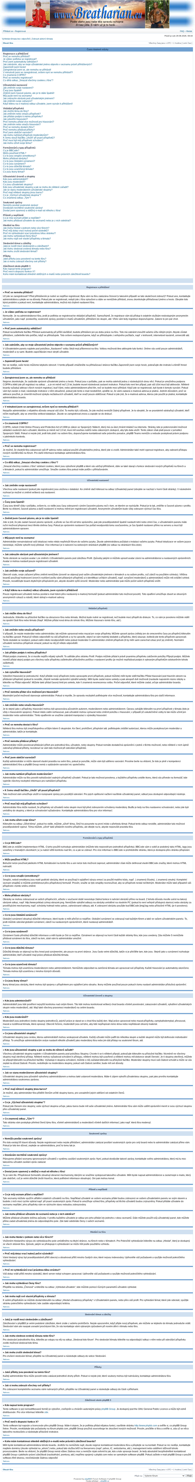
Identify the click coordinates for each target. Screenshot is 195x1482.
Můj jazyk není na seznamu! (17, 95)
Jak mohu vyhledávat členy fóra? (20, 236)
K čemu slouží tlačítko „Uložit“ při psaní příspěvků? (29, 137)
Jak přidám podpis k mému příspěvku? (23, 116)
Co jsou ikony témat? (14, 171)
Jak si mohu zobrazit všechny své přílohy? (24, 261)
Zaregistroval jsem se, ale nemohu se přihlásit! (27, 69)
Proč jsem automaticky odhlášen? (20, 61)
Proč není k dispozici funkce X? (19, 271)
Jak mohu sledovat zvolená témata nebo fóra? (27, 248)
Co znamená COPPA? (14, 75)
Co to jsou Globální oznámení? (19, 161)
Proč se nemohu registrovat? (18, 77)
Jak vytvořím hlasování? (15, 119)
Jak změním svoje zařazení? (17, 101)
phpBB (88, 1479)
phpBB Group (108, 1409)
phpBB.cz (105, 1481)
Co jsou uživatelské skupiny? (18, 184)
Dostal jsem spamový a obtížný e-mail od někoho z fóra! (32, 210)
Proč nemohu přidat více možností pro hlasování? (28, 121)
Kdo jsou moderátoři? (14, 181)
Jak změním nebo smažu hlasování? (22, 124)
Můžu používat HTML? (14, 153)
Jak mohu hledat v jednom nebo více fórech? (26, 228)
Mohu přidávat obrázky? (15, 158)
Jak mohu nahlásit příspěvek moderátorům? (25, 135)
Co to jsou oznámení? (14, 163)
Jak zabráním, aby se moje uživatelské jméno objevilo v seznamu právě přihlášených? (47, 64)
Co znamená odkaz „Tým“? (17, 197)
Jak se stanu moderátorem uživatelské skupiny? (28, 189)
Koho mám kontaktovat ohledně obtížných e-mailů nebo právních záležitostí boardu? (46, 274)
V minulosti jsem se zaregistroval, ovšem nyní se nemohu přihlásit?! (38, 72)
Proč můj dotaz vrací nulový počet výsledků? (26, 230)
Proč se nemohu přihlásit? (16, 56)
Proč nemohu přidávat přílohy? (19, 129)
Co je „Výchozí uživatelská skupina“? (22, 195)
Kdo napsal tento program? (17, 269)
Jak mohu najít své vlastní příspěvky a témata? (27, 238)
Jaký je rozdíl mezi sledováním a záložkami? (26, 246)
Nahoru (6, 306)
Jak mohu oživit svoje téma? (17, 143)
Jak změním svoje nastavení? (18, 87)
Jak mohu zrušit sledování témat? (20, 251)
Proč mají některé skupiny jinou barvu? (23, 192)
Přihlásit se (8, 31)
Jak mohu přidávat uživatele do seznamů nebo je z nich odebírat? (37, 220)
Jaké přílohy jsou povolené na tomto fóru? (24, 258)
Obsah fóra (8, 43)
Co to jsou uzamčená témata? (18, 169)
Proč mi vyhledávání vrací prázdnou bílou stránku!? (29, 233)
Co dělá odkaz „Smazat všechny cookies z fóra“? (28, 80)
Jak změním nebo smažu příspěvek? (22, 113)
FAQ (182, 31)
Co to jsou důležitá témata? (17, 166)
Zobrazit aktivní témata (42, 39)
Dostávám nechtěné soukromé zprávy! (23, 208)
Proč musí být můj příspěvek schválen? (23, 140)
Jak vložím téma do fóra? (16, 111)
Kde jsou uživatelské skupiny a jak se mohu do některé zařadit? (36, 187)
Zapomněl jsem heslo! (14, 67)
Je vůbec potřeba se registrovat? (20, 59)
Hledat (189, 31)
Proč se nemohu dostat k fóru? (18, 127)
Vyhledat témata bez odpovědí (16, 39)
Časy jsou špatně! (12, 90)
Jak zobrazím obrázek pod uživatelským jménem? (28, 98)
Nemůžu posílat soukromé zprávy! (20, 205)
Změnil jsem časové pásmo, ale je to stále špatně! (28, 93)
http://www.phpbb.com (145, 1425)
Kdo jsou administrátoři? (15, 179)
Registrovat (20, 31)
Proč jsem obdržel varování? (18, 132)
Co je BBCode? (11, 150)
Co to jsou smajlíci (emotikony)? (19, 155)
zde (46, 1412)
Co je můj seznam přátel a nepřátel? (22, 218)
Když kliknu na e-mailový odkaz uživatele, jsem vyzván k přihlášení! (38, 103)
